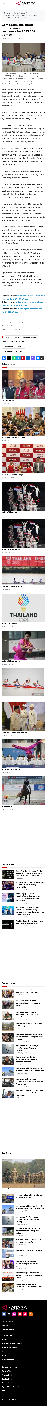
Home (8, 13)
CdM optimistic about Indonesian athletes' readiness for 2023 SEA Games (21, 16)
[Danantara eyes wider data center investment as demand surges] (8, 1276)
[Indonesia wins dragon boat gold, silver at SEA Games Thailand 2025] (23, 570)
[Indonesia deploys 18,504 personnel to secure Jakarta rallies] (8, 1004)
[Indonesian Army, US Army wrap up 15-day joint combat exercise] (8, 1027)
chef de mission (13, 337)
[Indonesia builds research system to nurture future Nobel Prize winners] (8, 1082)
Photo (4, 1355)
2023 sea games (29, 337)
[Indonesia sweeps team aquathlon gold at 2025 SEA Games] (23, 608)
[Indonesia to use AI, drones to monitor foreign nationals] (8, 993)
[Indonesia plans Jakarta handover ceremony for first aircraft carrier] (8, 1015)
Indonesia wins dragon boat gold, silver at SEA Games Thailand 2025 (23, 585)
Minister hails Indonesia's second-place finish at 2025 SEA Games (22, 548)
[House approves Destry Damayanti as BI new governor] (8, 1287)
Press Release (8, 1359)
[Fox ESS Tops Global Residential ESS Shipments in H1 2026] (8, 924)
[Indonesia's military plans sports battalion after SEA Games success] (23, 421)
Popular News (8, 983)
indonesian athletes (12, 351)
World (4, 1339)
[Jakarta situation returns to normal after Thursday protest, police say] (8, 1231)
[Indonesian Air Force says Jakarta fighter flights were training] (8, 1049)
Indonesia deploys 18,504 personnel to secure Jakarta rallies (28, 1003)
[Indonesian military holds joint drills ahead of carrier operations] (8, 1072)
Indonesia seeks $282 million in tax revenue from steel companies (29, 1093)
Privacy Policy (7, 1375)
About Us (6, 1383)
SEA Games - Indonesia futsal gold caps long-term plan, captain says (23, 473)
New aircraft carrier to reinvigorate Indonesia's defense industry (26, 1059)
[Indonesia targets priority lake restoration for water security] (8, 1254)
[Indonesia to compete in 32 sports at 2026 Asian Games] (23, 384)
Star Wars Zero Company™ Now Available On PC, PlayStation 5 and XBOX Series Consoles (29, 873)
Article (5, 1351)
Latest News (8, 864)
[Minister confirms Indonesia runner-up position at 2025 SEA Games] (23, 496)
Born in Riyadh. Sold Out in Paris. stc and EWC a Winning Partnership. (30, 884)
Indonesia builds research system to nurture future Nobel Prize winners (29, 1081)
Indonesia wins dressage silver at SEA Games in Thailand (22, 805)
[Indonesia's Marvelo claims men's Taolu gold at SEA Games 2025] (23, 753)
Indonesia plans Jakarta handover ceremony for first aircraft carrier (28, 1014)
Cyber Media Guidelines (12, 1387)
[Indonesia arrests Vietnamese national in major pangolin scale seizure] (8, 1038)
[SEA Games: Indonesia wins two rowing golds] (23, 682)
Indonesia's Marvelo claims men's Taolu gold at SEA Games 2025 (22, 768)
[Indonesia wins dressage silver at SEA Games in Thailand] (23, 791)
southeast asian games (13, 342)
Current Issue (19, 13)
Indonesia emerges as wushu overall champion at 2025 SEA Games (23, 660)
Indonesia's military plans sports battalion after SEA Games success (21, 436)
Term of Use (7, 1371)
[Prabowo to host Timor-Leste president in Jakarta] (8, 1243)
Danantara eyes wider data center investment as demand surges (29, 1275)
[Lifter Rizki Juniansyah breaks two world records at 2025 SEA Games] (23, 716)
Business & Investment (12, 1343)
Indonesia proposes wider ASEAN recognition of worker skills (28, 1263)
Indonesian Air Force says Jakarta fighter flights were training (27, 1048)
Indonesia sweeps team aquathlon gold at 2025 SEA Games (21, 622)
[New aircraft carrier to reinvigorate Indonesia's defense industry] (8, 1060)
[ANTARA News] (26, 3)
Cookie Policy (7, 1379)
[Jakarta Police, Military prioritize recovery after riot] (8, 1198)
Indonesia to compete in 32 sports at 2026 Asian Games (21, 399)
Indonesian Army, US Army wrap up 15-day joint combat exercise (23, 1187)
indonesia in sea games (13, 347)
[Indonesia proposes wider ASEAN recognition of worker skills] (8, 1265)
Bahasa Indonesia (9, 1367)
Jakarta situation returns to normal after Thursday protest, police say (29, 1230)
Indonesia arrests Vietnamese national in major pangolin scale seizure (29, 1036)
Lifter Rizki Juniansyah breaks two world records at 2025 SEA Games (20, 731)
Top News (6, 1153)
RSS (3, 1391)
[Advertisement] (23, 837)
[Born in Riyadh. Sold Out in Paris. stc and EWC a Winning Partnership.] (8, 886)
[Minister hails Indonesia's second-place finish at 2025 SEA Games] (23, 533)
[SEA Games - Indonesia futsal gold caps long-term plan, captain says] (23, 459)
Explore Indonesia (9, 1347)
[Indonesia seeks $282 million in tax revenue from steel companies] (8, 1094)
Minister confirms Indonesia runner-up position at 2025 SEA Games (23, 510)
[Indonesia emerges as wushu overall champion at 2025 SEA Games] (23, 645)
